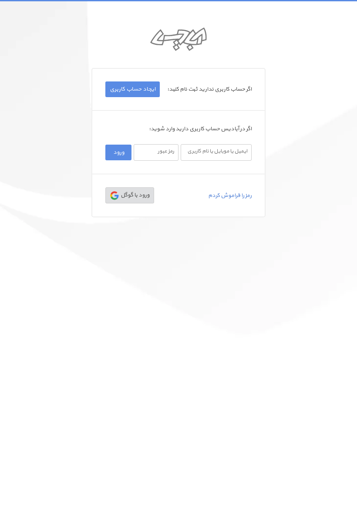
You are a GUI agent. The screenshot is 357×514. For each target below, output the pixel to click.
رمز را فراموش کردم (230, 195)
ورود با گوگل (134, 195)
